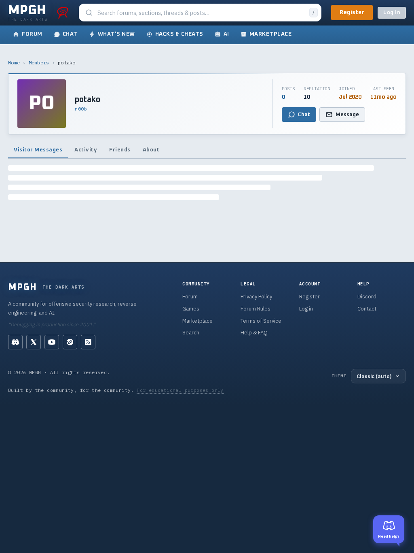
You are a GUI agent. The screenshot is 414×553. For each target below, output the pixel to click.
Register (352, 12)
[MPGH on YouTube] (51, 342)
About (151, 150)
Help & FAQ (254, 332)
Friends (120, 150)
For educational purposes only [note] (180, 390)
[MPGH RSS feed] (88, 342)
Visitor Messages (38, 150)
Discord (366, 296)
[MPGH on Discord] (15, 342)
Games (190, 308)
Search (190, 332)
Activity (85, 150)
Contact (366, 308)
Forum (190, 296)
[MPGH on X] (33, 342)
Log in (391, 12)
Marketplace (197, 320)
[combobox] (201, 12)
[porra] (63, 12)
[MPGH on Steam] (70, 342)
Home (14, 63)
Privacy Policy (256, 296)
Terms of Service (261, 320)
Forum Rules (255, 308)
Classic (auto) (374, 376)
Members (39, 63)
